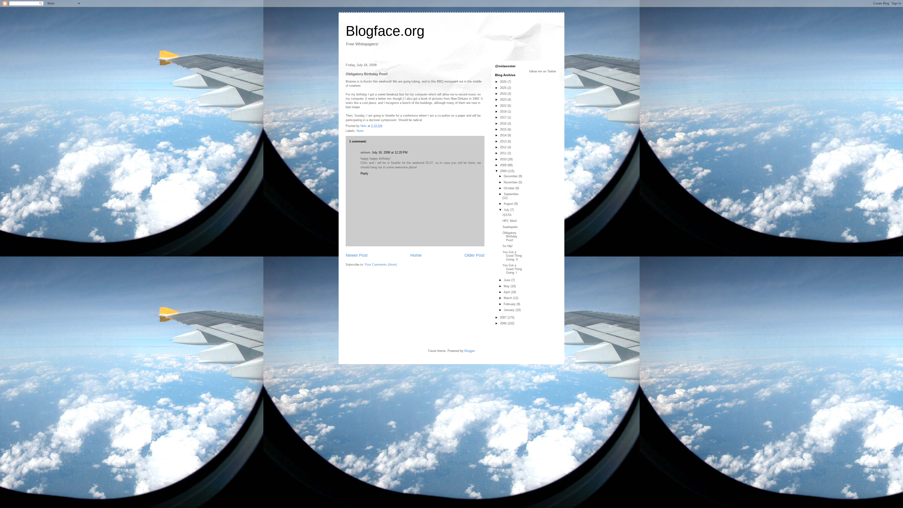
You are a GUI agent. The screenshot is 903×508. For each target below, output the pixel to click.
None (360, 131)
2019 (503, 111)
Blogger (469, 351)
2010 (503, 159)
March (508, 298)
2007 (503, 317)
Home (416, 255)
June (507, 280)
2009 (503, 165)
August (509, 203)
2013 (503, 141)
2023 (503, 99)
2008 (503, 171)
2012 (503, 147)
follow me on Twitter (542, 71)
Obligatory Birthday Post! (510, 236)
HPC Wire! (510, 221)
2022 (503, 105)
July (507, 210)
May (507, 286)
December (511, 176)
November (511, 182)
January (509, 310)
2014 (503, 135)
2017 (503, 117)
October (509, 188)
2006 (503, 323)
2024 (503, 93)
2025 (503, 88)
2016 (503, 123)
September (511, 194)
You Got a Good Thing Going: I (512, 269)
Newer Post (357, 255)
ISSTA (507, 215)
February (510, 304)
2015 (503, 129)
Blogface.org (385, 31)
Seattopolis (510, 227)
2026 (503, 81)
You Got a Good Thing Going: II (512, 255)
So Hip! (508, 246)
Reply (364, 173)
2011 (503, 153)
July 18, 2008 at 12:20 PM (390, 152)
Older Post (474, 255)
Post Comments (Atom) (381, 264)
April (507, 292)
